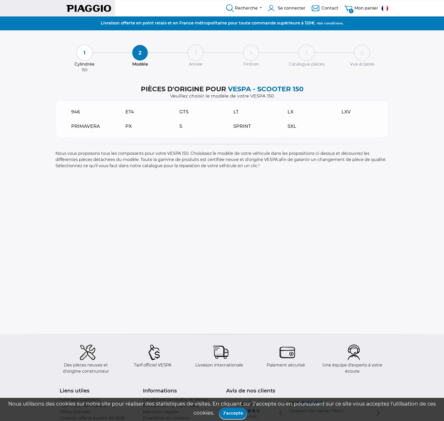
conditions (333, 23)
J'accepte (233, 413)
